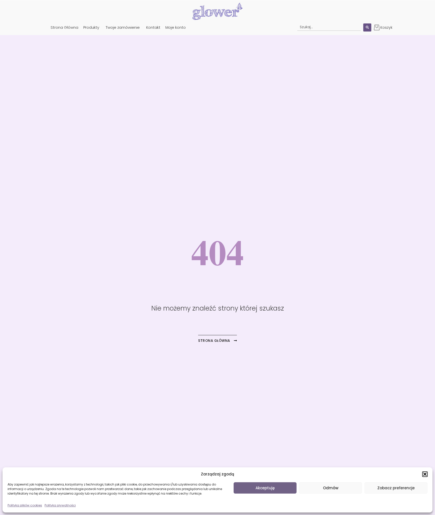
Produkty (91, 27)
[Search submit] (367, 27)
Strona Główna (64, 27)
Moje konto (175, 27)
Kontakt (153, 27)
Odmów (330, 488)
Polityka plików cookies (25, 505)
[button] (424, 474)
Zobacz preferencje (396, 488)
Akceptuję (265, 488)
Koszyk (386, 27)
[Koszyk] (377, 27)
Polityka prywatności (60, 505)
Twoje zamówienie (123, 27)
